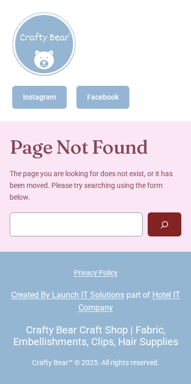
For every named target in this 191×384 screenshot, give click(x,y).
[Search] (164, 224)
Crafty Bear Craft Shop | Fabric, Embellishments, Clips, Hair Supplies (95, 336)
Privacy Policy (96, 273)
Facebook (103, 97)
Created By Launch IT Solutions (67, 295)
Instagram (39, 97)
